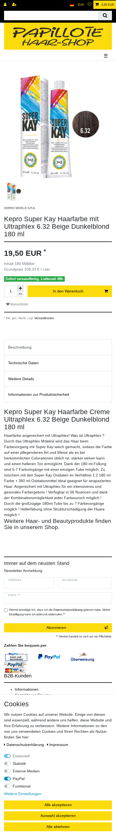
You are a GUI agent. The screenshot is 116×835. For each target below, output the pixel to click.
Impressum (58, 744)
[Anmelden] (5, 5)
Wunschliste (18, 304)
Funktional (21, 786)
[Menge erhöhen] (20, 288)
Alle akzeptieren (58, 805)
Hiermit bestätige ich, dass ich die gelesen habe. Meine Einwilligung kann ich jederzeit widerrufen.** (59, 612)
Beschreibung (20, 347)
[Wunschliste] (89, 5)
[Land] (72, 5)
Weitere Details (21, 379)
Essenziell (21, 756)
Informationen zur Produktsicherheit (38, 394)
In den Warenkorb (68, 291)
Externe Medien (26, 771)
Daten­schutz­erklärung (25, 744)
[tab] (58, 347)
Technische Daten (23, 363)
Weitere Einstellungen (22, 794)
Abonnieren (56, 627)
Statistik (19, 763)
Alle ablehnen (58, 826)
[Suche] (105, 15)
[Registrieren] (14, 5)
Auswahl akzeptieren (58, 815)
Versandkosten (43, 318)
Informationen (27, 689)
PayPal (19, 778)
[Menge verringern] (20, 294)
